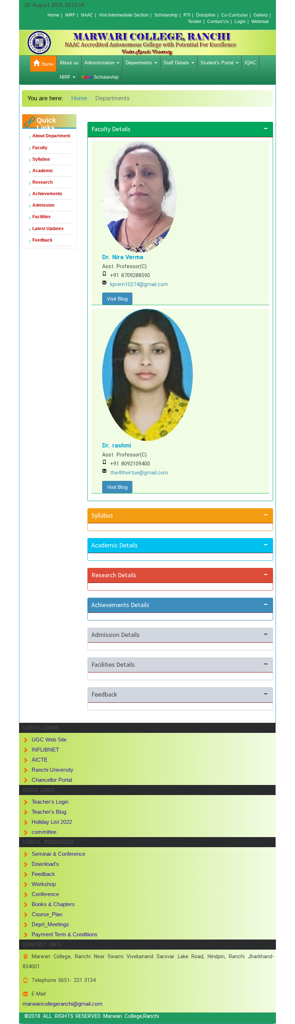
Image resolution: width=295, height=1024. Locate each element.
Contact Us (218, 21)
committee (44, 832)
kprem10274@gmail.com (139, 284)
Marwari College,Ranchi (131, 1016)
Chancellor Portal (52, 780)
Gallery (261, 15)
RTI (186, 15)
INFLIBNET (45, 750)
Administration (100, 62)
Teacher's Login (50, 802)
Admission (43, 205)
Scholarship (166, 15)
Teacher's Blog (49, 812)
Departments (140, 62)
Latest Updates (48, 228)
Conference (45, 894)
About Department (51, 135)
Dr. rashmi (116, 445)
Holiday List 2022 (52, 822)
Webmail (260, 21)
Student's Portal (217, 62)
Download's (45, 864)
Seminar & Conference (58, 854)
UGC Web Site (49, 739)
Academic (42, 170)
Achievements (47, 193)
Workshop (44, 884)
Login (240, 21)
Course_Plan (47, 914)
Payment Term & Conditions (64, 934)
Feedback (42, 240)
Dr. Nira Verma (122, 257)
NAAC (87, 15)
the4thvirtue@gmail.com (139, 473)
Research (42, 182)
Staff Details (177, 62)
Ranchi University (52, 770)
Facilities (41, 216)
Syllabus (41, 159)
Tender (194, 21)
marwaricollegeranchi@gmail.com (63, 1004)
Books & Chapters (53, 904)
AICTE (39, 760)
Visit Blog (117, 299)
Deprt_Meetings (50, 924)
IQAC (250, 62)
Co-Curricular (234, 15)
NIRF (70, 15)
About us (69, 62)
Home (53, 15)
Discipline (205, 15)
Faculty (39, 147)
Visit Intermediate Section (124, 15)
